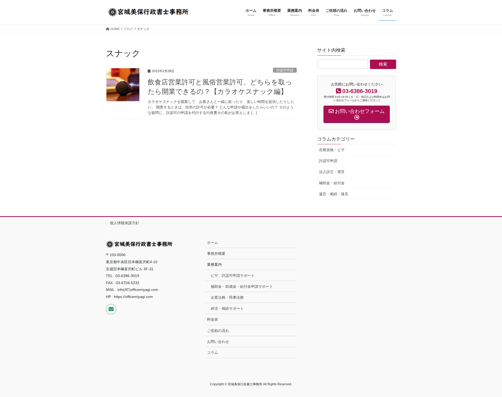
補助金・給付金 (332, 183)
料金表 (212, 319)
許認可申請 (284, 70)
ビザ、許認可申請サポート (233, 275)
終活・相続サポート (227, 308)
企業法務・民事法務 (227, 297)
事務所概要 (216, 253)
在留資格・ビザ (332, 150)
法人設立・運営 (332, 172)
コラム (212, 352)
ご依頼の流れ (218, 331)
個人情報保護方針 (124, 223)
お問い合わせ (218, 342)
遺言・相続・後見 (333, 194)
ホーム (212, 242)
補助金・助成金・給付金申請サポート (242, 286)
